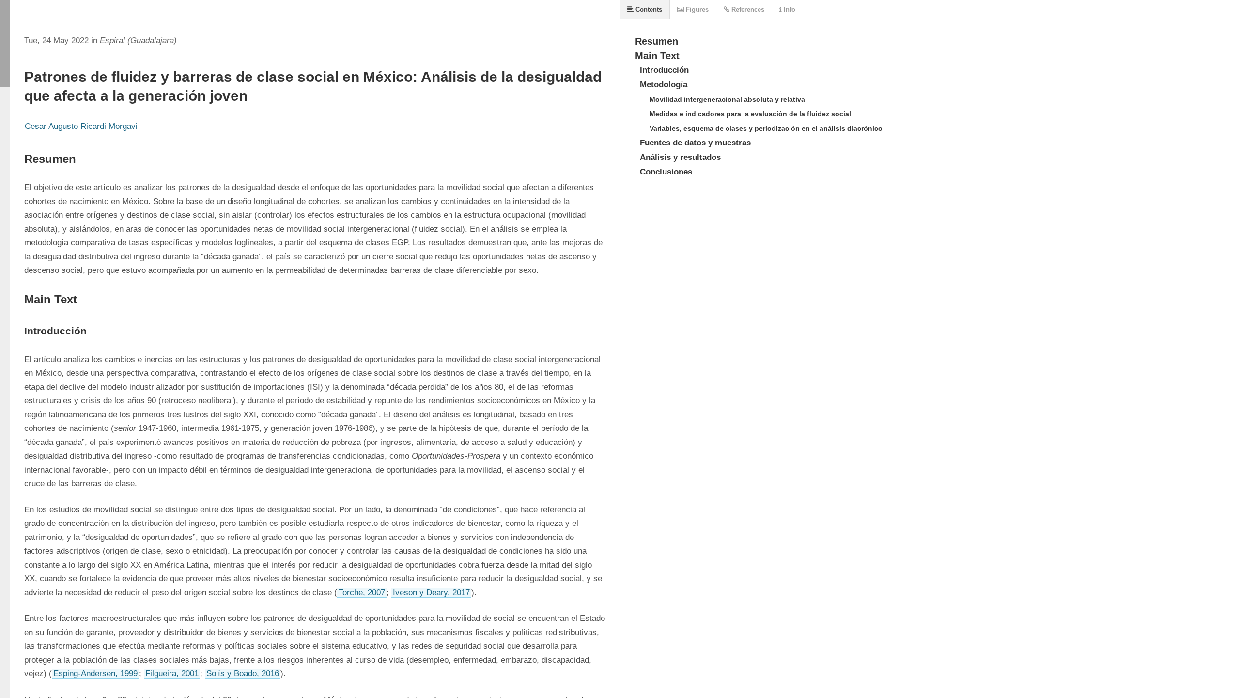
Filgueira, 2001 (172, 673)
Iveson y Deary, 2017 (431, 592)
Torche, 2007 (362, 592)
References (746, 9)
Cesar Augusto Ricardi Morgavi (81, 126)
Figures (696, 9)
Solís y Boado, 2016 (242, 673)
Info (788, 9)
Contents (648, 9)
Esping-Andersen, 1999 (95, 673)
